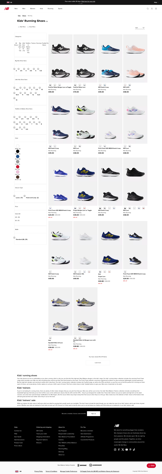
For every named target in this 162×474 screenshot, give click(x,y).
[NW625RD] (89, 271)
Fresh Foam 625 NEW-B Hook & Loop (109, 148)
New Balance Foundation (66, 437)
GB (20, 471)
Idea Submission (86, 434)
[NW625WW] (79, 271)
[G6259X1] (129, 146)
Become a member (87, 431)
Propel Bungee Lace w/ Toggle (82, 210)
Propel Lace (101, 276)
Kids (19, 15)
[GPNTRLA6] (50, 337)
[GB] (8, 2)
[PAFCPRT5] (79, 208)
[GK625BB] (125, 208)
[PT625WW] (109, 208)
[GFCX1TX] (79, 85)
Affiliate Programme (87, 437)
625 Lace (76, 148)
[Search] (147, 8)
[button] (151, 8)
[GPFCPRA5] (100, 271)
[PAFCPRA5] (75, 208)
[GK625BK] (129, 208)
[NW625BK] (75, 271)
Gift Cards (39, 431)
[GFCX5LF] (75, 85)
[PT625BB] (100, 208)
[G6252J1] (125, 85)
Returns (38, 443)
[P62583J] (100, 85)
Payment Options (42, 440)
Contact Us (17, 431)
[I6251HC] (125, 271)
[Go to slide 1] (79, 4)
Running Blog (62, 449)
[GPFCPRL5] (104, 271)
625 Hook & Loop (103, 87)
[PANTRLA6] (75, 337)
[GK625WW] (134, 208)
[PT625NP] (114, 208)
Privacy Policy (38, 471)
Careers (61, 440)
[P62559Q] (54, 146)
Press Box (61, 446)
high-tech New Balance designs (83, 378)
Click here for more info (88, 1)
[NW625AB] (50, 208)
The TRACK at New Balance (67, 443)
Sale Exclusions (19, 440)
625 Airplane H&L (78, 274)
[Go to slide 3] (81, 4)
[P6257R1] (104, 85)
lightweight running (130, 380)
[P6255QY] (50, 146)
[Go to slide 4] (82, 4)
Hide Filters (23, 27)
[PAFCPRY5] (84, 208)
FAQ (15, 434)
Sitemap (61, 452)
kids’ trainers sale (129, 405)
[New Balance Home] (7, 8)
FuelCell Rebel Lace (79, 87)
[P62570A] (50, 271)
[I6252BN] (100, 146)
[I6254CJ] (104, 146)
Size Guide (17, 437)
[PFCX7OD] (59, 85)
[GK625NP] (139, 208)
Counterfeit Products (87, 440)
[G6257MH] (125, 146)
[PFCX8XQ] (54, 85)
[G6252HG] (129, 85)
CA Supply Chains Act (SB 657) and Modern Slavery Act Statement (99, 471)
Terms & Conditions (51, 471)
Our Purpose (62, 431)
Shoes (24, 15)
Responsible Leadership (66, 434)
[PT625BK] (104, 208)
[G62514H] (79, 146)
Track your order (41, 434)
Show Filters (32, 27)
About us (61, 455)
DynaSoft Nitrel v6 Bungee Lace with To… (84, 341)
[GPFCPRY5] (109, 271)
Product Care (18, 443)
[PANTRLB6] (79, 337)
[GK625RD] (143, 208)
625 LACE (126, 87)
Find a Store (18, 446)
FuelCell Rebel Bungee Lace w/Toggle (59, 87)
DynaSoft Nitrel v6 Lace (55, 343)
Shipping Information (43, 437)
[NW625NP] (84, 271)
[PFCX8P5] (50, 85)
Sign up (93, 413)
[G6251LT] (75, 146)
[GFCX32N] (84, 85)
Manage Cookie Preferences (68, 471)
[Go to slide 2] (80, 4)
